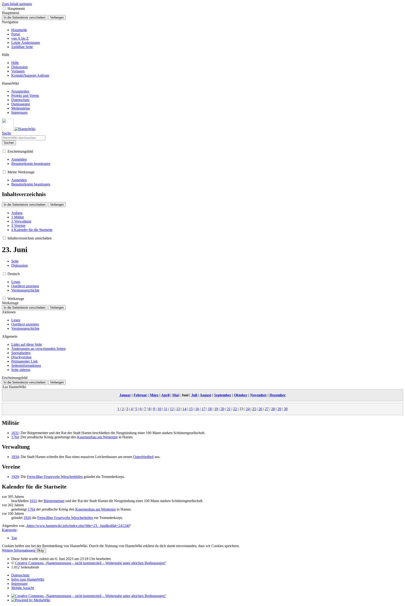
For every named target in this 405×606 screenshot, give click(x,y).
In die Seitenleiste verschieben (24, 17)
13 (178, 409)
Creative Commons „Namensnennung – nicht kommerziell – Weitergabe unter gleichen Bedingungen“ (90, 563)
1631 (15, 433)
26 (260, 409)
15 (191, 409)
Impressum (19, 584)
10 (159, 409)
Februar (140, 395)
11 (165, 409)
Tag (14, 538)
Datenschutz (20, 575)
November (258, 395)
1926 (15, 477)
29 (279, 409)
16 (197, 409)
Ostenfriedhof (143, 457)
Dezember (278, 395)
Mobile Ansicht (22, 588)
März (154, 395)
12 (172, 409)
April (165, 395)
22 (235, 409)
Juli (194, 395)
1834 (15, 457)
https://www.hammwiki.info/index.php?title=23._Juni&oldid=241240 (78, 526)
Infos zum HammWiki (27, 579)
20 (222, 409)
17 (203, 409)
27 (267, 409)
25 (254, 409)
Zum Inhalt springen (17, 4)
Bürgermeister (54, 501)
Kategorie (9, 530)
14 (184, 409)
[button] (4, 8)
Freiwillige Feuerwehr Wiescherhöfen (55, 477)
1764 (15, 437)
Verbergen (57, 17)
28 (273, 409)
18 (210, 409)
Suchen (9, 142)
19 (216, 409)
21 (229, 409)
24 (248, 409)
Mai (175, 395)
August (205, 395)
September (222, 395)
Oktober (240, 395)
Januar (125, 395)
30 (286, 409)
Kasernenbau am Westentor (97, 437)
